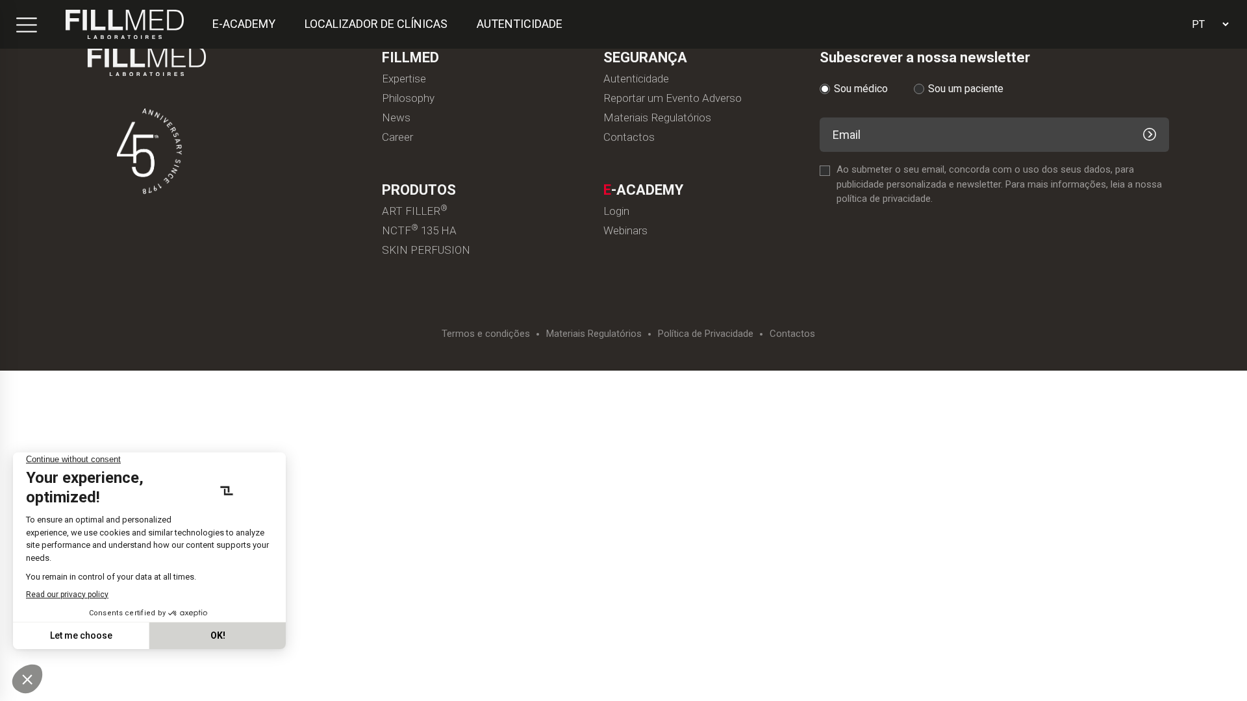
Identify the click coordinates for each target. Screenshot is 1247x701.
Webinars (625, 230)
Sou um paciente (965, 88)
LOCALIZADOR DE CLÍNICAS (376, 23)
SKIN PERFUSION (426, 250)
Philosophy (408, 98)
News (396, 117)
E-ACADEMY (243, 23)
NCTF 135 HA (419, 230)
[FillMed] (125, 24)
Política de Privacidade (705, 333)
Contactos (629, 137)
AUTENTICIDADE (519, 23)
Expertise (404, 78)
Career (397, 137)
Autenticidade (636, 78)
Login (616, 211)
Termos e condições (486, 333)
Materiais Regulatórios (657, 117)
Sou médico (861, 88)
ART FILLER (414, 211)
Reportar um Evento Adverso (672, 98)
